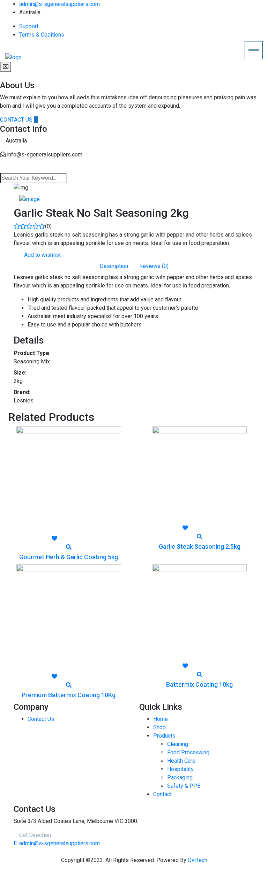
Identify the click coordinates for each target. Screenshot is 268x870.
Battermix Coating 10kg (199, 684)
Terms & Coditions (41, 34)
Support (28, 26)
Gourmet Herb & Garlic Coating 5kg (68, 557)
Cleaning (177, 744)
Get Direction (34, 835)
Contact (162, 794)
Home (160, 719)
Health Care (181, 760)
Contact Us (41, 719)
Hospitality (180, 769)
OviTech (197, 860)
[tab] (29, 199)
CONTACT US (17, 119)
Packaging (180, 777)
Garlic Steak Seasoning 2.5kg (199, 546)
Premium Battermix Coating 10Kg (69, 695)
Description (114, 266)
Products (164, 735)
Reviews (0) (154, 266)
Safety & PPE (183, 786)
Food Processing (188, 752)
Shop (159, 727)
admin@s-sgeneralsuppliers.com (59, 4)
